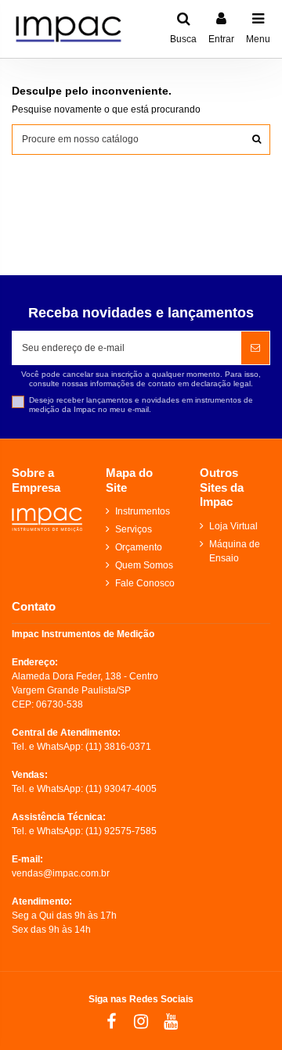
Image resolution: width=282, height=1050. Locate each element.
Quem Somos (144, 565)
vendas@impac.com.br (61, 873)
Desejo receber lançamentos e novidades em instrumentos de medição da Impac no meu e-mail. (141, 405)
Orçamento (138, 547)
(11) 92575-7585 (121, 831)
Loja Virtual (233, 526)
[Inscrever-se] (255, 347)
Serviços (133, 529)
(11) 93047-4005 (121, 788)
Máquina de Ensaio (234, 551)
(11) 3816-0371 (118, 746)
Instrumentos (142, 511)
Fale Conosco (145, 583)
